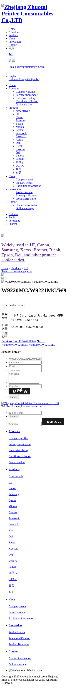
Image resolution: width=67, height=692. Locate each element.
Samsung (21, 120)
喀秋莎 (20, 162)
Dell (18, 142)
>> (16, 271)
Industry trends (24, 182)
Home (12, 28)
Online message (25, 208)
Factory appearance (27, 94)
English (14, 76)
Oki (18, 152)
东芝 (18, 172)
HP (17, 114)
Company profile (25, 91)
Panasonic (21, 133)
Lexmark (21, 136)
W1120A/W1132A (18, 341)
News (12, 38)
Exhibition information (28, 185)
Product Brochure (26, 198)
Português (24, 79)
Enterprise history (26, 98)
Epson (19, 123)
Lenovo (20, 155)
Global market (24, 104)
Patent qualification (26, 195)
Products (13, 35)
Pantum (20, 158)
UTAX (20, 165)
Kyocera (20, 149)
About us (14, 32)
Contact (13, 44)
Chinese (13, 79)
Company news (24, 179)
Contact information (27, 205)
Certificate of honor (27, 101)
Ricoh (19, 145)
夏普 (18, 169)
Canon (19, 117)
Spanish (34, 79)
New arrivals (23, 110)
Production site (24, 192)
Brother (20, 129)
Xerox (19, 139)
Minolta (20, 126)
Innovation (15, 41)
